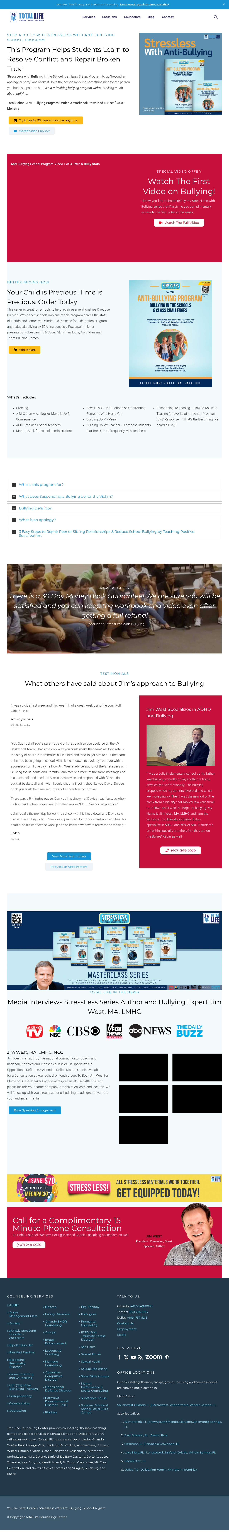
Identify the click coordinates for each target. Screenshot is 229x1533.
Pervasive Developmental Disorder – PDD (56, 1401)
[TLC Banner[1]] (114, 1176)
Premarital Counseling (89, 1323)
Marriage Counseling (53, 1363)
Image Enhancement (55, 1341)
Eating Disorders (57, 1314)
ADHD (13, 1305)
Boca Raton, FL (135, 1461)
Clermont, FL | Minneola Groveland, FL (151, 1444)
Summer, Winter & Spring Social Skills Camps (94, 1408)
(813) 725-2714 (138, 1311)
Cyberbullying (19, 1403)
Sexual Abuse (91, 1354)
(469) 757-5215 (137, 1317)
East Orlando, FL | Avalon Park (146, 1435)
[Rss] (140, 1357)
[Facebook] (119, 1357)
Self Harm (88, 1346)
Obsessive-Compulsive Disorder (53, 1376)
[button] (114, 485)
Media (121, 1334)
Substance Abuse (94, 1398)
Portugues (89, 1314)
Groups (50, 1332)
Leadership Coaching (53, 1352)
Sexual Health (91, 1361)
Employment (127, 1329)
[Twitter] (126, 1357)
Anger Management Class (23, 1314)
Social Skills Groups (95, 1376)
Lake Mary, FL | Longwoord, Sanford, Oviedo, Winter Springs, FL (170, 1452)
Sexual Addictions (94, 1368)
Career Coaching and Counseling (21, 1375)
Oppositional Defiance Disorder (58, 1388)
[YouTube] (133, 1357)
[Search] (216, 17)
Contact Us (125, 1323)
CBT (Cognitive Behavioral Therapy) (23, 1386)
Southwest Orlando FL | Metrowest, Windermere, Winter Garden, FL (166, 1405)
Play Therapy (90, 1306)
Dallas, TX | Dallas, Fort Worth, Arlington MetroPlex (160, 1469)
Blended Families (22, 1352)
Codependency (20, 1396)
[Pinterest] (167, 1357)
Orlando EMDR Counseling (56, 1323)
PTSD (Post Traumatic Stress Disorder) (93, 1336)
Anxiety (14, 1323)
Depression (17, 1410)
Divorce (50, 1306)
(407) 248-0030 (141, 1306)
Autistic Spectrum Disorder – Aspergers (22, 1334)
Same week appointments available (144, 4)
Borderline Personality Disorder (17, 1363)
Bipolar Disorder (21, 1345)
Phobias (51, 1412)
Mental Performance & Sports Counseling (94, 1387)
